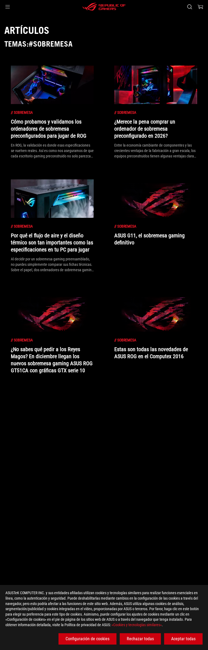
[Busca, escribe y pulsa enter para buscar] (189, 7)
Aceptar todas (183, 638)
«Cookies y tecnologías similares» (137, 625)
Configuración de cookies (87, 638)
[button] (7, 7)
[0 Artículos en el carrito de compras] (200, 7)
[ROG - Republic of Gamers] (104, 7)
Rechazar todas (140, 638)
